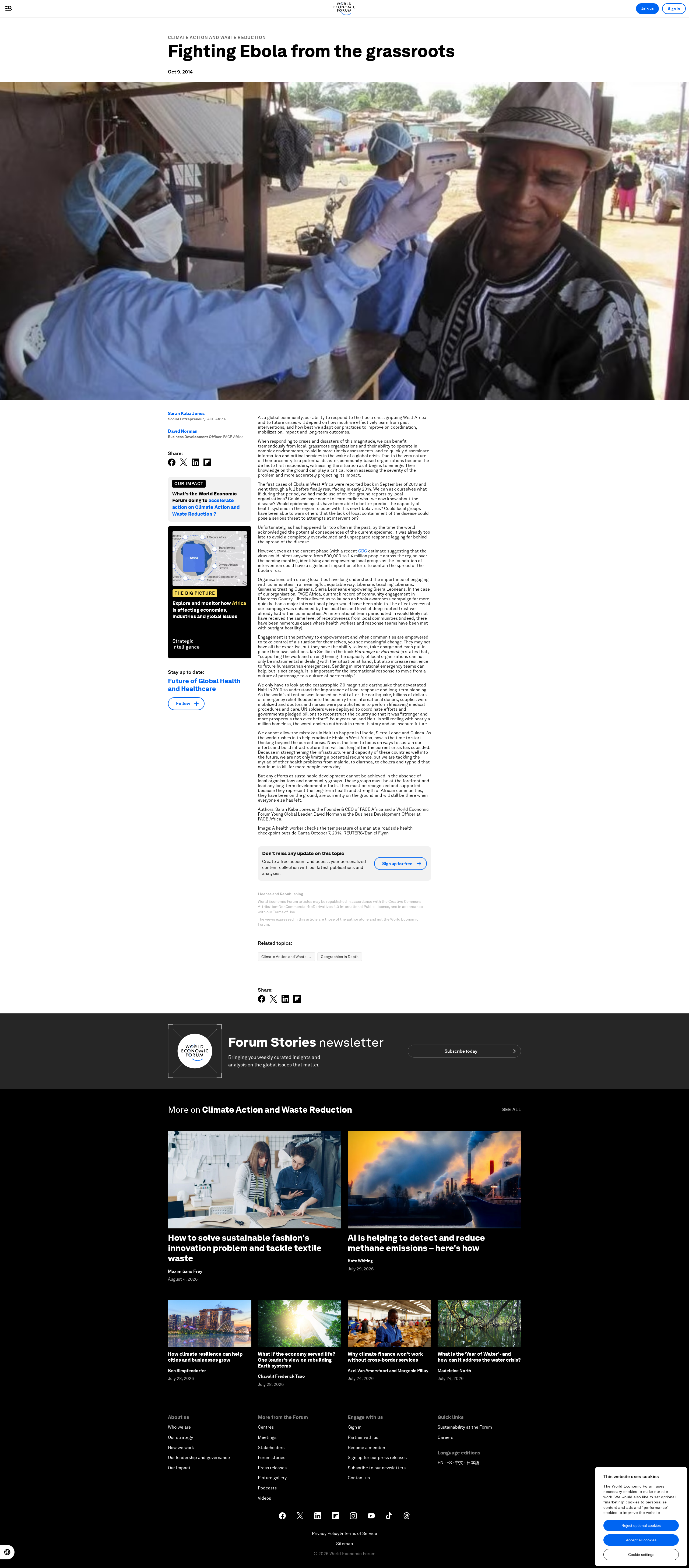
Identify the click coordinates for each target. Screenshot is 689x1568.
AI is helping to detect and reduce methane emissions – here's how (416, 1242)
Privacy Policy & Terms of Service (344, 1533)
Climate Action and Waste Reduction (217, 37)
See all (511, 1109)
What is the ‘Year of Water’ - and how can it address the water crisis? (479, 1357)
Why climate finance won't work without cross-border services (385, 1357)
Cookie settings (641, 1554)
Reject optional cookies (641, 1525)
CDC (363, 551)
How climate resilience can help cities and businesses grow (205, 1357)
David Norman (183, 431)
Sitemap (344, 1543)
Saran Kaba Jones (186, 413)
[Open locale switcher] (7, 1552)
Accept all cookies (641, 1540)
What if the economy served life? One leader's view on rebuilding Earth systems (296, 1359)
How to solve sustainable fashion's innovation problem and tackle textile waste (245, 1248)
